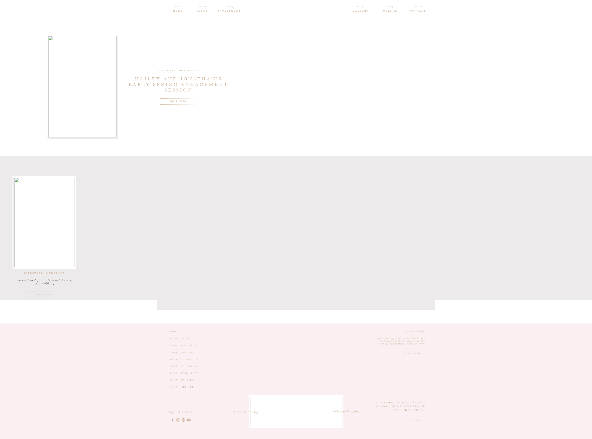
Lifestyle (33, 273)
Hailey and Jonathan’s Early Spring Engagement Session (178, 84)
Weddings (55, 273)
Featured (167, 71)
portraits (189, 71)
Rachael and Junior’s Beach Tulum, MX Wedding (44, 281)
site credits (417, 420)
